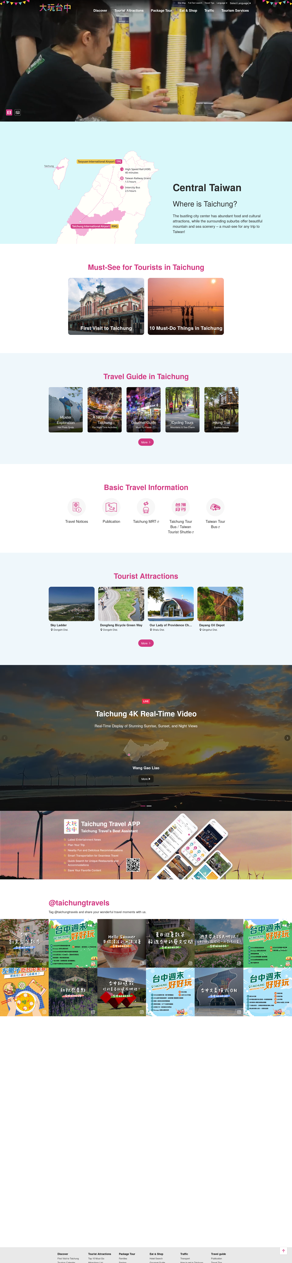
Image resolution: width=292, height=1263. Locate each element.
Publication (216, 1258)
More (144, 442)
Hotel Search (156, 1258)
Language (221, 2)
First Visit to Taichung (68, 1258)
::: (174, 2)
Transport (185, 1258)
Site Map (182, 2)
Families (123, 1258)
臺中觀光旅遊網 (55, 7)
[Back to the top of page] (283, 1250)
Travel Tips (209, 2)
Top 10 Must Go (96, 1258)
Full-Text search (195, 2)
